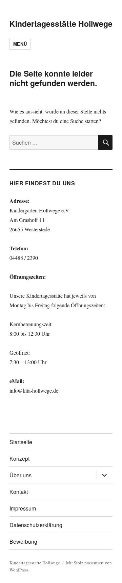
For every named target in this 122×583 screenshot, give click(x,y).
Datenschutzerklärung (35, 525)
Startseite (20, 442)
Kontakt (18, 492)
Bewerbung (23, 541)
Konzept (19, 458)
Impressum (22, 508)
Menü (20, 44)
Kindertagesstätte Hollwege (61, 23)
